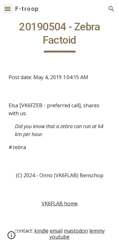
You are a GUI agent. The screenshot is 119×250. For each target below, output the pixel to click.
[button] (7, 8)
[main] (59, 36)
